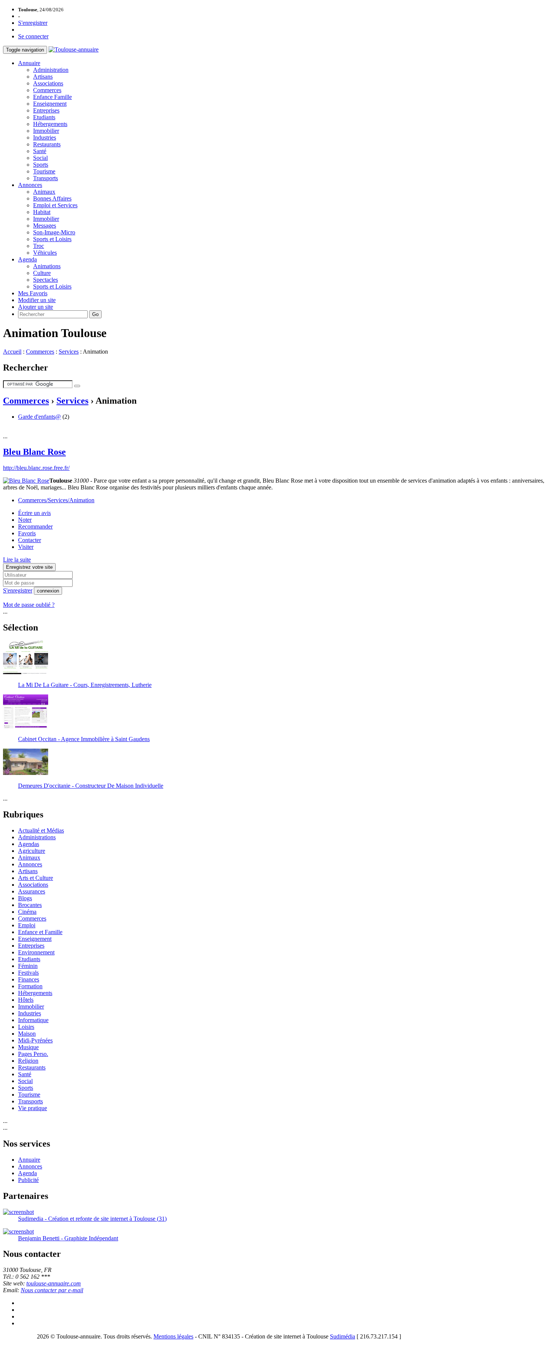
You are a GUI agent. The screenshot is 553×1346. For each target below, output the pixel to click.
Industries (44, 137)
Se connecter (33, 36)
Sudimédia (342, 1336)
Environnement (36, 952)
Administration (50, 70)
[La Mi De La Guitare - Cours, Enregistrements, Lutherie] (25, 672)
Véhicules (45, 252)
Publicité (28, 1180)
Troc (38, 246)
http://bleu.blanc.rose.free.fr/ (36, 468)
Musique (28, 1047)
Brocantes (30, 905)
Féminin (28, 966)
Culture (42, 273)
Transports (45, 178)
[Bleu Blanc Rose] (26, 480)
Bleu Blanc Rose (34, 452)
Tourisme (44, 171)
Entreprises (46, 110)
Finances (28, 979)
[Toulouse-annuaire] (74, 49)
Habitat (41, 212)
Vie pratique (32, 1108)
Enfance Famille (52, 97)
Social (40, 158)
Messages (44, 225)
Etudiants (44, 117)
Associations (48, 83)
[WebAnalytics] (18, 1336)
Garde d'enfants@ (39, 416)
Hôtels (25, 1000)
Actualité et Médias (41, 830)
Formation (30, 986)
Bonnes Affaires (52, 198)
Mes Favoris (32, 293)
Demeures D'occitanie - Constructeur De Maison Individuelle (90, 785)
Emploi (26, 925)
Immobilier (46, 131)
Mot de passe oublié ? (29, 605)
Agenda (27, 259)
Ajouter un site (35, 307)
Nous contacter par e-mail (52, 1290)
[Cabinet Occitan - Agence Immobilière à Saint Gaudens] (25, 726)
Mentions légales (173, 1336)
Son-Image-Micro (54, 232)
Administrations (37, 837)
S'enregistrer (32, 23)
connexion (48, 591)
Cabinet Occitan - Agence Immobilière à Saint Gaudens (84, 739)
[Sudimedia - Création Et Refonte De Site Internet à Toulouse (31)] (18, 1212)
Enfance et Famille (40, 932)
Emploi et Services (55, 205)
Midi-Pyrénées (35, 1040)
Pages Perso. (33, 1054)
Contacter (29, 540)
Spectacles (45, 279)
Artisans (43, 76)
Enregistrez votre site (29, 567)
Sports (40, 164)
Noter (25, 520)
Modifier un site (37, 300)
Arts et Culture (35, 878)
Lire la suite (17, 559)
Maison (27, 1033)
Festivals (28, 972)
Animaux (44, 191)
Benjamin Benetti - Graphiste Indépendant (68, 1238)
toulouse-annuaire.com (53, 1283)
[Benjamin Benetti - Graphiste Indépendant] (18, 1231)
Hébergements (50, 124)
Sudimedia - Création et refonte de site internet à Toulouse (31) (92, 1218)
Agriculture (31, 851)
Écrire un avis (34, 513)
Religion (28, 1060)
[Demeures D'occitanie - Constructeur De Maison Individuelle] (25, 773)
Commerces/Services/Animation (56, 500)
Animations (47, 266)
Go (95, 314)
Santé (39, 151)
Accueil (12, 351)
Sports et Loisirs (52, 239)
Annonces (30, 185)
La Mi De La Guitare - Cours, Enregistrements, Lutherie (85, 685)
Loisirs (26, 1027)
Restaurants (47, 144)
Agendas (28, 844)
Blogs (25, 898)
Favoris (27, 533)
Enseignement (50, 103)
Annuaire (29, 63)
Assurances (31, 891)
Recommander (35, 526)
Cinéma (27, 911)
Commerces (47, 90)
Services (69, 351)
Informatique (33, 1020)
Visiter (25, 547)
